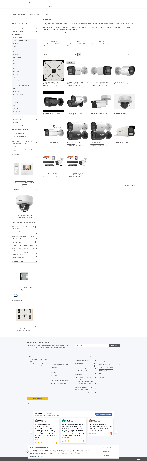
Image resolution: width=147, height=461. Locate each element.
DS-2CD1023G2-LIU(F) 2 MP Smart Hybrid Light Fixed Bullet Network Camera (77, 83)
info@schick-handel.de (38, 366)
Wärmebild (16, 71)
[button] (76, 54)
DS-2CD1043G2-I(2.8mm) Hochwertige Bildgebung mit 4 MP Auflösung (100, 83)
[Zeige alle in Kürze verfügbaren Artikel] (36, 261)
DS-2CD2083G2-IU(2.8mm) (120, 82)
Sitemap (53, 370)
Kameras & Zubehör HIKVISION (21, 40)
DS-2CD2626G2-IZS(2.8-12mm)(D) (98, 113)
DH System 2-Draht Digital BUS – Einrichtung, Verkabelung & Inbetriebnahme (23, 142)
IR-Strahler (15, 105)
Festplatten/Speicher (18, 94)
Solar (14, 63)
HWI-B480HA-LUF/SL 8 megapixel (122, 142)
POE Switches (16, 97)
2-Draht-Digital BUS (17, 26)
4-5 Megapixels (77, 41)
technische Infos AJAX (17, 139)
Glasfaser (15, 102)
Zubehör (15, 83)
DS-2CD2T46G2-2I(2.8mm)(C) (50, 142)
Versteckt (15, 68)
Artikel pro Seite (66, 55)
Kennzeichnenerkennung (19, 52)
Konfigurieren (106, 451)
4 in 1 (14, 77)
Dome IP (15, 74)
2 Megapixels (53, 41)
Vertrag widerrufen (38, 398)
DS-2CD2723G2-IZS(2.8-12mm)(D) (122, 113)
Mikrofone (15, 108)
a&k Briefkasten (16, 34)
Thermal (15, 66)
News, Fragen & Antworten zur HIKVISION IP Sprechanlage (24, 227)
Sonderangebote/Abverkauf (19, 125)
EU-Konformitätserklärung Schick (59, 364)
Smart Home (15, 122)
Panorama (16, 54)
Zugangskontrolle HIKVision (19, 117)
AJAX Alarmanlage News (24, 231)
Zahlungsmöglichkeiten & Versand (59, 380)
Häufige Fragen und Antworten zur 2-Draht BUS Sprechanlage (24, 237)
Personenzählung (17, 57)
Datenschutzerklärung (53, 345)
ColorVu (15, 46)
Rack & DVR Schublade (18, 114)
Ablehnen (106, 455)
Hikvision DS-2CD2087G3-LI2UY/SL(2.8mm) (73, 143)
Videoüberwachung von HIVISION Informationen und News (24, 253)
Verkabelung (16, 91)
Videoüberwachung (17, 37)
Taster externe (16, 111)
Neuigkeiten (24, 234)
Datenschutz (40, 456)
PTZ (14, 60)
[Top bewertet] (36, 154)
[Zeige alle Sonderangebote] (36, 300)
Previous (15, 172)
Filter (46, 55)
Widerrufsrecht (55, 372)
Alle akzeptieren (106, 447)
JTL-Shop (139, 459)
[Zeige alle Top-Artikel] (36, 189)
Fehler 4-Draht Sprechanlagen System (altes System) (23, 149)
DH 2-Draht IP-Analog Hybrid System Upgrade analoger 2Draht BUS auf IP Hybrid (24, 249)
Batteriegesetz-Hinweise (57, 361)
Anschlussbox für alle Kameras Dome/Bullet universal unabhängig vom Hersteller (53, 83)
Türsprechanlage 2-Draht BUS (19, 23)
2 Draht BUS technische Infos (19, 136)
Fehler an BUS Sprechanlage (24, 257)
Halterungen (16, 80)
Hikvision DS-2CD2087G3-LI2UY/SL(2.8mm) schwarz (97, 143)
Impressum (33, 456)
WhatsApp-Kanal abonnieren (58, 383)
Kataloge (14, 146)
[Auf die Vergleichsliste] (57, 63)
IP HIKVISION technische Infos (19, 133)
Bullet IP (15, 43)
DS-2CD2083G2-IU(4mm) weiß (74, 113)
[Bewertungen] (24, 184)
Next (33, 172)
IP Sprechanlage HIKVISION (18, 28)
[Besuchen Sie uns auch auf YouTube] (28, 403)
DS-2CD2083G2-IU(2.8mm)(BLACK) (51, 113)
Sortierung (54, 55)
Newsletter (53, 359)
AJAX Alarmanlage (16, 119)
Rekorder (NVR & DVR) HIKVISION (21, 85)
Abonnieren (114, 345)
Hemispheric (16, 49)
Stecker (15, 88)
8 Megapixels (101, 41)
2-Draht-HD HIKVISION (17, 31)
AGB (52, 378)
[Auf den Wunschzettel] (61, 63)
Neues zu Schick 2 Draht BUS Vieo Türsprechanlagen (24, 241)
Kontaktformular (34, 368)
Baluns (14, 100)
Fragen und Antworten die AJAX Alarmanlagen (24, 245)
